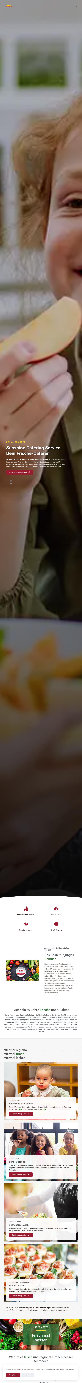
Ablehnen (28, 1375)
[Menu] (77, 6)
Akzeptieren (13, 1375)
